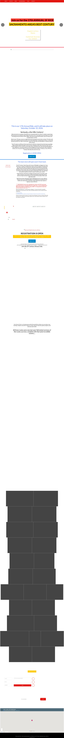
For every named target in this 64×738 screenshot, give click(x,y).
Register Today (32, 156)
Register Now (32, 240)
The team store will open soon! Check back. (32, 162)
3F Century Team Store (23, 165)
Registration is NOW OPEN (32, 153)
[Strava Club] (32, 285)
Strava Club (18, 324)
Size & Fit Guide (19, 192)
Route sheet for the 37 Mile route (39, 423)
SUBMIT (43, 701)
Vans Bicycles (27, 134)
